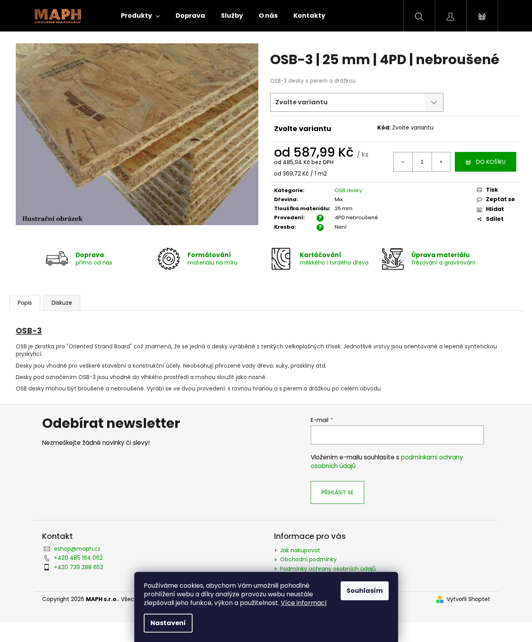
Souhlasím (365, 590)
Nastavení (168, 622)
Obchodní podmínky (308, 559)
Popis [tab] (25, 303)
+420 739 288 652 (78, 567)
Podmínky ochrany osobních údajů (328, 569)
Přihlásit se (337, 492)
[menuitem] (140, 15)
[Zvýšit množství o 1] (441, 161)
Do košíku (491, 162)
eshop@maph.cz (77, 549)
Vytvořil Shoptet (468, 599)
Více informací (304, 602)
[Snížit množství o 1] (403, 161)
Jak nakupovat (300, 550)
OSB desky (348, 190)
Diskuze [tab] (62, 303)
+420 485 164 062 (78, 558)
